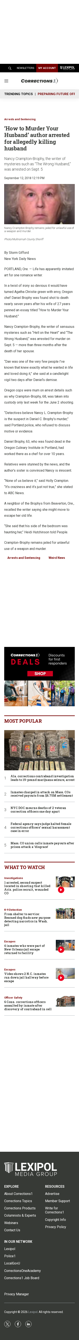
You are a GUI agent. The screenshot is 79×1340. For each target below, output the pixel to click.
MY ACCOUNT (47, 68)
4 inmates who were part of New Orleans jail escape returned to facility (24, 949)
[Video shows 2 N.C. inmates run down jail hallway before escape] (65, 973)
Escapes (9, 941)
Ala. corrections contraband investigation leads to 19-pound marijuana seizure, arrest (43, 778)
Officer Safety (13, 997)
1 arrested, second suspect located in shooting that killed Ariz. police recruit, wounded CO (27, 887)
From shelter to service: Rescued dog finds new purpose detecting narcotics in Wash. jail (27, 919)
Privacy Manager (16, 1294)
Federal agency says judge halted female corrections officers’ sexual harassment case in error (41, 827)
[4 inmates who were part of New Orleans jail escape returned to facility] (65, 945)
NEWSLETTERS (25, 68)
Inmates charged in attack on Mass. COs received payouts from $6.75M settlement (42, 794)
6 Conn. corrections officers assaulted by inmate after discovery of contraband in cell (28, 1005)
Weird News (57, 557)
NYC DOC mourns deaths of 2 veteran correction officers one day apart (38, 809)
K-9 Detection (13, 909)
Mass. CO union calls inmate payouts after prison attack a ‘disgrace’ (42, 845)
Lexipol (32, 1312)
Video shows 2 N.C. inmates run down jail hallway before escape (26, 977)
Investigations (13, 878)
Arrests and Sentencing (20, 119)
